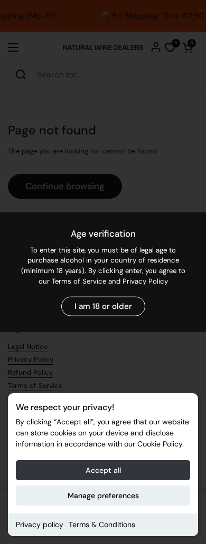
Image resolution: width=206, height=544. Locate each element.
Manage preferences (103, 495)
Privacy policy (39, 524)
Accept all (103, 470)
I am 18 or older (103, 306)
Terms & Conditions (102, 524)
